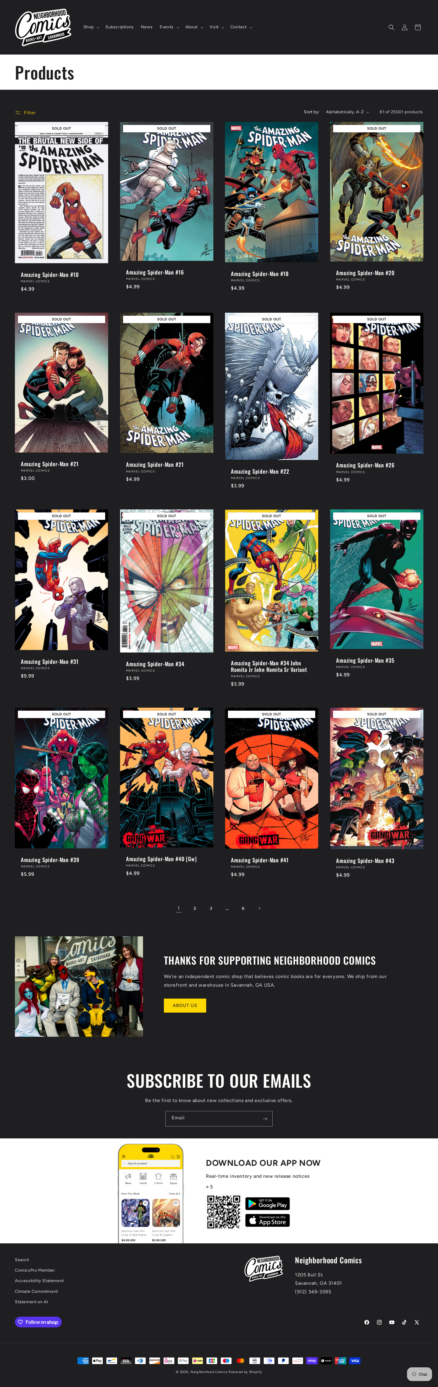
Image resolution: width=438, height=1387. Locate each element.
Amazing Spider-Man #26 (365, 465)
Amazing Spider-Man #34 (155, 664)
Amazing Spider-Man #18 (259, 273)
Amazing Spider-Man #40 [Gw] (161, 859)
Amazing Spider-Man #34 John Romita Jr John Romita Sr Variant (269, 666)
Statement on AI (31, 1301)
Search (22, 1259)
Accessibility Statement (39, 1281)
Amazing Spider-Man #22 (260, 471)
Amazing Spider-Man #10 (50, 274)
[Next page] (259, 908)
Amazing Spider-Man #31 (49, 661)
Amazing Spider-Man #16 (155, 272)
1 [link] (179, 908)
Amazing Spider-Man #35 (365, 660)
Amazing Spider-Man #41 (259, 860)
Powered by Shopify (245, 1372)
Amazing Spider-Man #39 (50, 860)
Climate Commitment (36, 1291)
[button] (91, 27)
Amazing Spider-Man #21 (49, 464)
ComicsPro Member (35, 1270)
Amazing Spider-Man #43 (365, 860)
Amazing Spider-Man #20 (365, 272)
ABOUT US (185, 1005)
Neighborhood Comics (208, 1372)
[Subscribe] (264, 1118)
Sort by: (312, 111)
